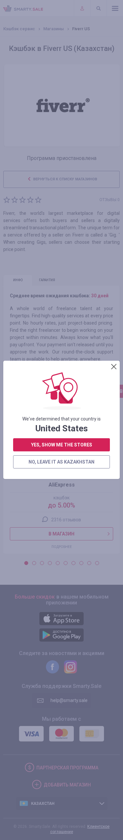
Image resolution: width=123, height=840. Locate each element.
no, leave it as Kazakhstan (61, 462)
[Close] (113, 366)
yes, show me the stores (61, 444)
